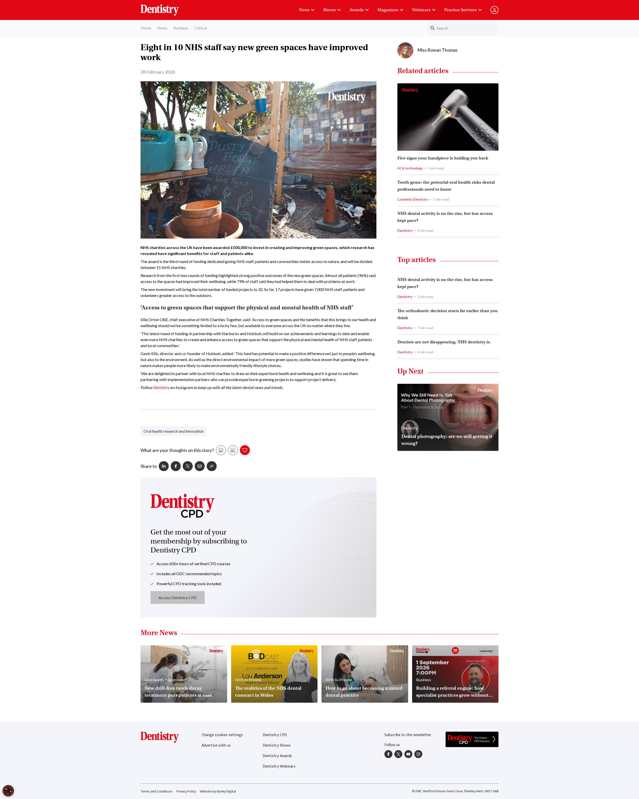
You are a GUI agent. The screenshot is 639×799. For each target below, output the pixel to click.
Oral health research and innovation (174, 431)
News (304, 9)
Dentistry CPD (275, 735)
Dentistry (161, 387)
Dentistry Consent (166, 7)
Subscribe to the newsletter (407, 735)
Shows (329, 9)
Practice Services (460, 9)
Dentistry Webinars (279, 766)
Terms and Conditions (156, 791)
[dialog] (8, 791)
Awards (356, 9)
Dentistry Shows (277, 745)
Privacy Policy (186, 791)
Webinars (421, 9)
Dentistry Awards (277, 756)
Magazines (387, 9)
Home (146, 27)
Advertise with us (216, 745)
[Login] (494, 10)
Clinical (200, 27)
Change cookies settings (222, 735)
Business (180, 27)
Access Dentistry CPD (178, 597)
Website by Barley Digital (218, 791)
